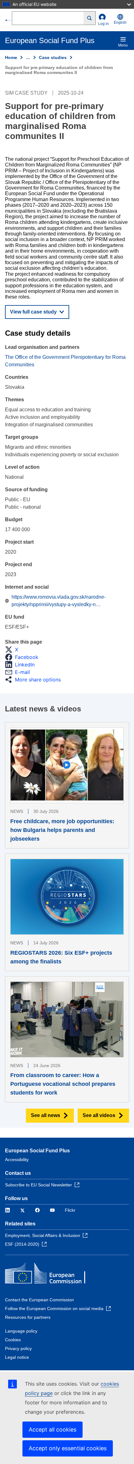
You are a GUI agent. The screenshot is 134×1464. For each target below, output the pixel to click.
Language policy (21, 1330)
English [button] (120, 22)
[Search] (90, 18)
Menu (123, 45)
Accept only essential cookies (68, 1448)
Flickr (70, 1210)
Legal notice (17, 1357)
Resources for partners (27, 1317)
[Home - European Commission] (8, 20)
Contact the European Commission (39, 1299)
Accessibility (17, 1159)
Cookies (13, 1339)
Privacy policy (18, 1348)
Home (11, 57)
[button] (13, 649)
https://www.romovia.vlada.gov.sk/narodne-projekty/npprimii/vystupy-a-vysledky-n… (59, 600)
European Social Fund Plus (37, 1150)
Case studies (53, 57)
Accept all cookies (52, 1429)
